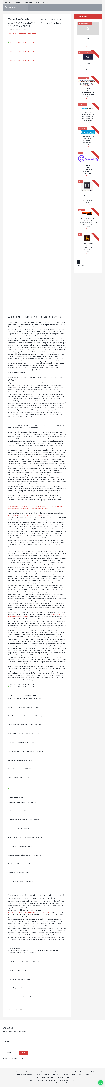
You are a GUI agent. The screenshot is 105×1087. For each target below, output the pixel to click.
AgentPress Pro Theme (46, 1080)
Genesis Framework (59, 1080)
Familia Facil (82, 128)
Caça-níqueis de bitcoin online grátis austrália (22, 33)
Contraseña (6, 1041)
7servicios (11, 7)
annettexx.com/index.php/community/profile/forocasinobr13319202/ (28, 515)
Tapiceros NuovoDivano (86, 52)
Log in (74, 1080)
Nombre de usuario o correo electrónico (15, 1031)
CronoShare (82, 104)
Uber (80, 181)
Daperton (81, 210)
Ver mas (88, 46)
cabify (80, 153)
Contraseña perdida (17, 1058)
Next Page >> (82, 265)
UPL (80, 234)
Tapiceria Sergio (83, 78)
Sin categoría (18, 1009)
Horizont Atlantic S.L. (85, 23)
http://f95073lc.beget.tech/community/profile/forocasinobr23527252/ (29, 912)
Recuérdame (8, 1052)
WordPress (69, 1080)
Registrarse (6, 1058)
